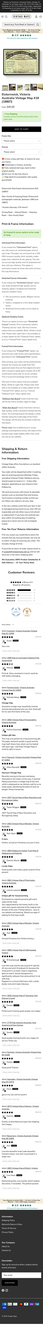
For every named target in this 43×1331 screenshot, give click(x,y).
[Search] (7, 16)
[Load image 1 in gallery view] (21, 61)
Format (5, 147)
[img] (21, 582)
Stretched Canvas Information (14, 278)
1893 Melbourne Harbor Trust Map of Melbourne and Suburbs (20, 852)
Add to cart (22, 129)
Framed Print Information (12, 346)
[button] (11, 590)
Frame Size (6, 136)
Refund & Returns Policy (12, 1224)
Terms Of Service (9, 1228)
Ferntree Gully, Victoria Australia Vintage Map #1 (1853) (18, 688)
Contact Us (6, 1250)
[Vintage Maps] (21, 16)
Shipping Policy (8, 1220)
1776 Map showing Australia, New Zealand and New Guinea (19, 1024)
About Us (6, 1246)
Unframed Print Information (13, 243)
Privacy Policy (7, 1232)
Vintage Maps (12, 1316)
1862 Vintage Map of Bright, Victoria (22, 1168)
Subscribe (10, 1283)
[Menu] (2, 16)
